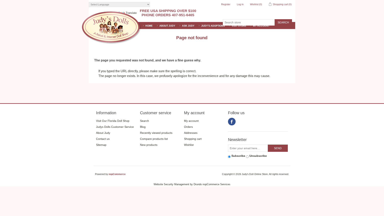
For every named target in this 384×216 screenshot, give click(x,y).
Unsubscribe (258, 155)
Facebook (232, 121)
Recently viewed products (156, 132)
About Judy (103, 132)
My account (261, 25)
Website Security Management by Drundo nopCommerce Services (192, 184)
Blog (143, 126)
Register (225, 4)
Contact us (103, 138)
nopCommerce (117, 174)
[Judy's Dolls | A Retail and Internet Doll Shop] (111, 27)
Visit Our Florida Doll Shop (112, 120)
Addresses (190, 132)
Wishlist (189, 144)
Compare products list (154, 138)
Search (144, 120)
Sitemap (101, 144)
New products (148, 144)
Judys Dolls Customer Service (115, 126)
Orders (188, 126)
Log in (240, 4)
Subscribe (238, 155)
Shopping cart (193, 138)
